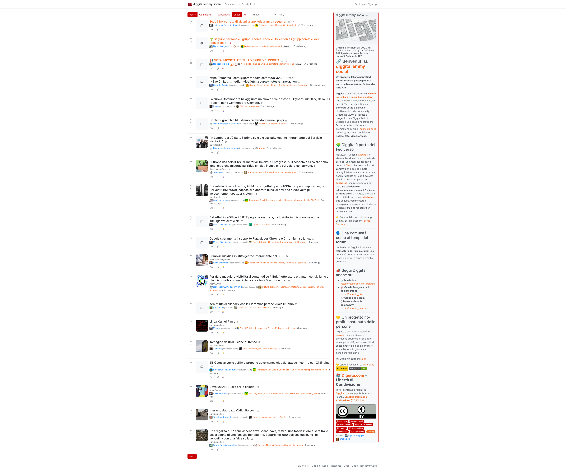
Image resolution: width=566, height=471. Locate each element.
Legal (325, 465)
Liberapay (368, 364)
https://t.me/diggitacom (354, 308)
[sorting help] (280, 14)
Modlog (371, 432)
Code (355, 465)
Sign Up (372, 4)
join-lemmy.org (368, 465)
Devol (349, 165)
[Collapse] (367, 15)
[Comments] (202, 26)
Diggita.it (363, 154)
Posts (192, 14)
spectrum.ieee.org (218, 197)
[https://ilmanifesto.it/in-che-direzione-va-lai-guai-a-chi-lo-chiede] (202, 391)
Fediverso (341, 182)
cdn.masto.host (216, 325)
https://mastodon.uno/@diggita (358, 283)
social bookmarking (362, 97)
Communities (232, 4)
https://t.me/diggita (351, 294)
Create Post (248, 4)
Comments (205, 14)
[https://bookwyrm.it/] (202, 281)
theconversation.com (219, 169)
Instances (336, 465)
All (244, 14)
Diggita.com (353, 375)
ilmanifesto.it (215, 390)
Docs (346, 465)
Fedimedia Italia (367, 128)
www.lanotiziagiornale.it (220, 259)
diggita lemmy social (207, 4)
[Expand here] (202, 326)
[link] (218, 29)
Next (192, 456)
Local (237, 14)
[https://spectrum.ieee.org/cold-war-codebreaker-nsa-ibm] (202, 190)
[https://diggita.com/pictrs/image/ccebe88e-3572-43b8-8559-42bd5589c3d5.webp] (202, 43)
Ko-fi (363, 358)
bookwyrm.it (215, 283)
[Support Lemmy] (258, 4)
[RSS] (284, 14)
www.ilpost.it (215, 145)
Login (362, 4)
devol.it (340, 335)
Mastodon (368, 197)
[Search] (355, 4)
